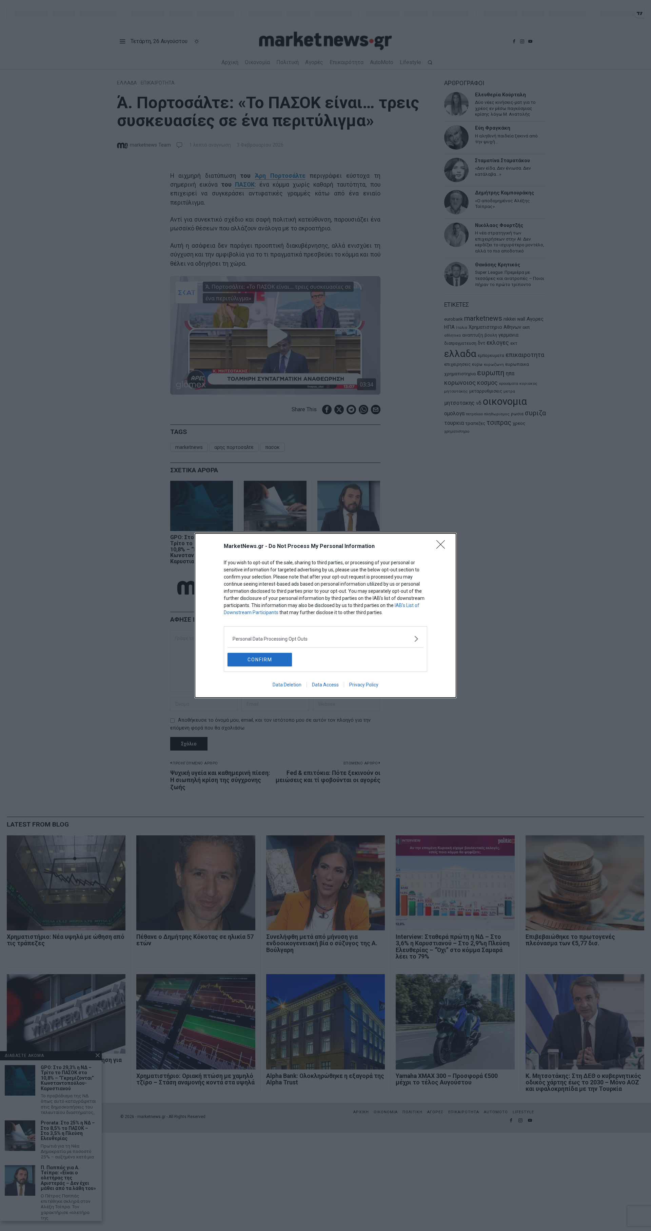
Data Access (325, 684)
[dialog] (325, 615)
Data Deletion (287, 684)
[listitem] (325, 638)
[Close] (442, 546)
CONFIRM (260, 659)
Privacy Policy (363, 684)
